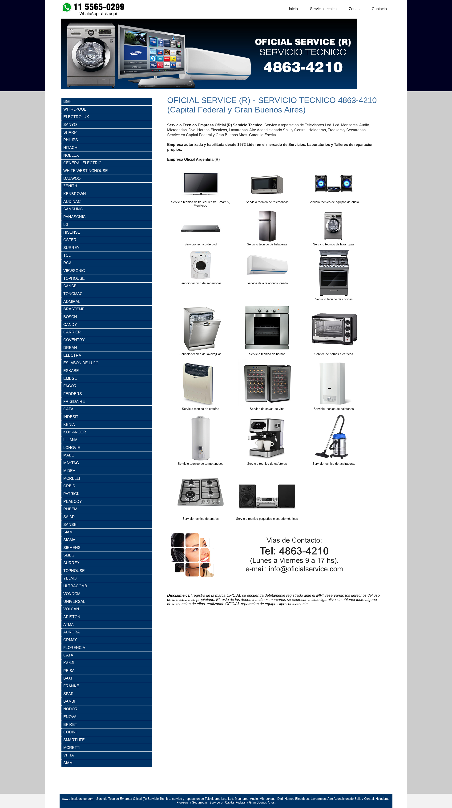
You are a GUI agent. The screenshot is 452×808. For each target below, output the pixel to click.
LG (65, 225)
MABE (68, 455)
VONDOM (71, 594)
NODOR (70, 709)
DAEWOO (72, 178)
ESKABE (71, 371)
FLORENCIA (74, 648)
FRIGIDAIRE (74, 402)
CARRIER (72, 332)
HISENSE (71, 232)
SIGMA (69, 540)
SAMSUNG (73, 209)
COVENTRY (74, 340)
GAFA (68, 409)
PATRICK (71, 494)
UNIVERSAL (74, 602)
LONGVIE (71, 448)
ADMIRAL (71, 302)
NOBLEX (71, 155)
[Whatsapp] (94, 15)
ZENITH (70, 186)
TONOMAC (73, 294)
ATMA (68, 625)
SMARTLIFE (74, 740)
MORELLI (71, 478)
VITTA (68, 755)
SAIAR (69, 517)
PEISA (69, 671)
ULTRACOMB (75, 586)
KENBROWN (74, 194)
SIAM (68, 532)
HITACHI (70, 148)
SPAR (68, 694)
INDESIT (70, 417)
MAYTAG (71, 463)
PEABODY (72, 502)
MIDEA (69, 471)
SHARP (70, 132)
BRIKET (70, 725)
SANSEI (70, 286)
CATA (68, 655)
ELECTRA (72, 355)
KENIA (69, 425)
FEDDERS (72, 394)
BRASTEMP (74, 309)
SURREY (71, 248)
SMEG (68, 555)
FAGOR (70, 386)
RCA (67, 263)
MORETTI (71, 748)
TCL (67, 255)
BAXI (67, 678)
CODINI (70, 732)
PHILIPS (70, 140)
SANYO (70, 125)
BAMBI (69, 701)
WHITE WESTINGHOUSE (85, 171)
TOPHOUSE (74, 278)
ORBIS (69, 486)
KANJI (68, 663)
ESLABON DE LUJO (80, 363)
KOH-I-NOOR (74, 432)
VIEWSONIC (74, 271)
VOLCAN (71, 609)
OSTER (70, 240)
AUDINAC (72, 202)
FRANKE (71, 686)
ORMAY (70, 640)
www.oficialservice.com (77, 798)
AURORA (71, 632)
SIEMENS (72, 548)
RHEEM (70, 509)
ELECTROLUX (76, 117)
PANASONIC (74, 217)
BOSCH (70, 317)
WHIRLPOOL (74, 109)
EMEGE (70, 378)
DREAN (70, 348)
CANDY (70, 325)
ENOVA (70, 717)
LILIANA (70, 440)
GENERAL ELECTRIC (82, 163)
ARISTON (71, 617)
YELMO (70, 578)
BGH (67, 102)
